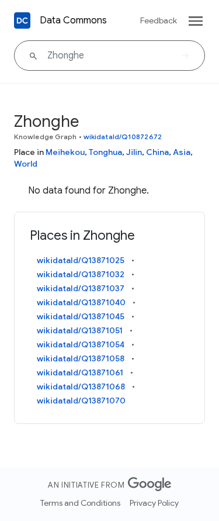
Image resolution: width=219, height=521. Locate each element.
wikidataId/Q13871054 (80, 344)
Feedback (158, 20)
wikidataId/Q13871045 (80, 316)
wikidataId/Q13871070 (81, 400)
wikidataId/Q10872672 (123, 136)
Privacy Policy (154, 503)
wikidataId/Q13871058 (80, 358)
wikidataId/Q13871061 (80, 372)
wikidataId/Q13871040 (81, 302)
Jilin (134, 152)
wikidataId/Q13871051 (80, 330)
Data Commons (73, 20)
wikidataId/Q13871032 (80, 274)
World (25, 163)
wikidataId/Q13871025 (80, 260)
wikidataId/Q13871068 (81, 386)
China (157, 152)
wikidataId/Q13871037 (80, 288)
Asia (181, 152)
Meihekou (65, 152)
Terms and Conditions (80, 503)
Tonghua (105, 152)
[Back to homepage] (22, 20)
